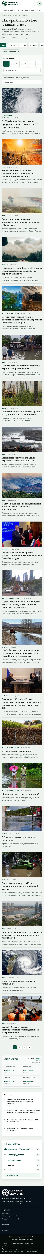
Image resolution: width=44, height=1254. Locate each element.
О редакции (6, 1213)
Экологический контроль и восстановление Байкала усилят (23, 1121)
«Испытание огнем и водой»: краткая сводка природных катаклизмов (22, 413)
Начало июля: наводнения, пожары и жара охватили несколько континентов (21, 506)
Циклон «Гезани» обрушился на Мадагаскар (18, 982)
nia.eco (9, 1246)
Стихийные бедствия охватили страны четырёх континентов (18, 459)
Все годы (6, 64)
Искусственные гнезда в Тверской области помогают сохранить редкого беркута (23, 1112)
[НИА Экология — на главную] (10, 3)
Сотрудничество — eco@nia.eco (13, 1219)
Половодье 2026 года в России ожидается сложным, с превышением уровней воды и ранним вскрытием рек (22, 703)
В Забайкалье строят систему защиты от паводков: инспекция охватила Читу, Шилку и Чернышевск (22, 653)
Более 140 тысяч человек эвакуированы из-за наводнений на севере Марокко (20, 1029)
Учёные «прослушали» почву (17, 750)
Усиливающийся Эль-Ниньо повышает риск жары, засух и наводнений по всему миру (18, 173)
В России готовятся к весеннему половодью (19, 839)
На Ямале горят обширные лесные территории (20, 1129)
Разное (4, 647)
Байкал (12, 10)
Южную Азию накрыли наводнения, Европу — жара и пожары (21, 367)
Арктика (20, 10)
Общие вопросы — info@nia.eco (13, 1216)
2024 (31, 64)
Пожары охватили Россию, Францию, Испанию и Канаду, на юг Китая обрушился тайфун (22, 270)
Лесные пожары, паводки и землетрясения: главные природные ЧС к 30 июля (21, 222)
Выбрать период (10, 70)
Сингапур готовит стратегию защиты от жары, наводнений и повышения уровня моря (22, 934)
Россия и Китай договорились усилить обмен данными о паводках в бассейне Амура (22, 555)
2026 (14, 64)
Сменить (37, 1058)
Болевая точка (30, 10)
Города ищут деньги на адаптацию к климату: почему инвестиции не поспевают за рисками (21, 604)
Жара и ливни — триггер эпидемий (20, 793)
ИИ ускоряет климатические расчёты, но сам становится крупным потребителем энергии (22, 319)
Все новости (14, 15)
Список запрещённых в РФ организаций (22, 1239)
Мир (3, 118)
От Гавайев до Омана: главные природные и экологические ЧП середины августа (20, 124)
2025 (23, 64)
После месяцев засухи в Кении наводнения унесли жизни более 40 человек (20, 886)
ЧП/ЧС (23, 45)
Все (3, 45)
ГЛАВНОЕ (12, 45)
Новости (5, 1230)
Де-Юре (33, 45)
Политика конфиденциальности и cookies (22, 1237)
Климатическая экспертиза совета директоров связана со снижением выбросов (20, 1102)
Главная (4, 15)
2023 (40, 64)
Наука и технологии (10, 313)
